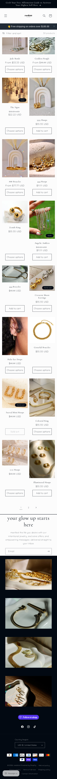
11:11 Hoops (15, 470)
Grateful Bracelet (42, 347)
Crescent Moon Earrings (42, 296)
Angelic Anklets (42, 243)
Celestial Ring (42, 421)
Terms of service (29, 770)
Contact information (30, 774)
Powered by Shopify (28, 765)
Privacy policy (14, 770)
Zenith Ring (15, 227)
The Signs (14, 107)
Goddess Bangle (42, 58)
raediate (17, 765)
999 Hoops (42, 120)
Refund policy (44, 765)
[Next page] (36, 508)
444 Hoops (42, 181)
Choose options (15, 69)
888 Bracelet (15, 181)
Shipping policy (44, 770)
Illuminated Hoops (42, 482)
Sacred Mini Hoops (15, 412)
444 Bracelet (15, 287)
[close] (54, 26)
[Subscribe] (48, 551)
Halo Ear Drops (15, 359)
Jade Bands (15, 58)
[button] (6, 16)
